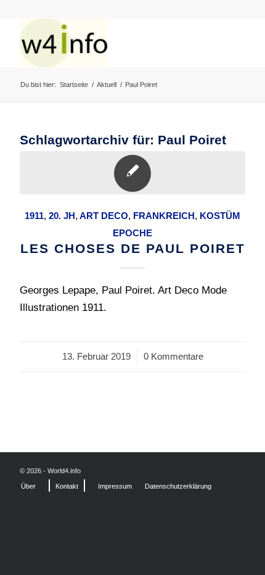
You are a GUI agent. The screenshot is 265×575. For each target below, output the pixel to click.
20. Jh (62, 215)
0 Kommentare (173, 356)
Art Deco (104, 215)
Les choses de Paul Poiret (132, 248)
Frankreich (164, 215)
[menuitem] (28, 486)
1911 (34, 215)
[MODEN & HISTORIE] (110, 42)
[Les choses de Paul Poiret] (132, 172)
